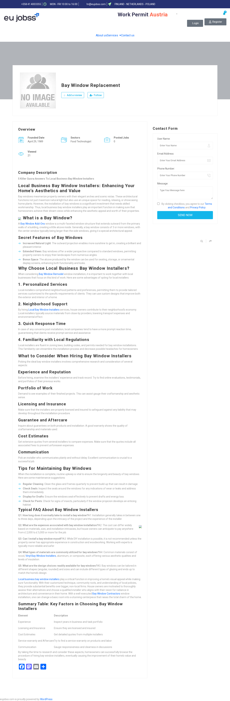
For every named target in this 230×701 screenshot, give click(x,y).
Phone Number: (166, 168)
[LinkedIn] (198, 4)
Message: (162, 183)
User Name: (163, 138)
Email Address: (165, 153)
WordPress (46, 699)
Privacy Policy (198, 207)
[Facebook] (184, 4)
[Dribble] (205, 4)
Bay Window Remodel (51, 274)
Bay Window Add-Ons (32, 223)
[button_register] (215, 21)
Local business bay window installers (38, 579)
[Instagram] (212, 4)
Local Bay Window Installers (43, 309)
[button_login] (195, 23)
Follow (97, 95)
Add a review (74, 95)
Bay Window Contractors (106, 593)
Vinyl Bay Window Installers (41, 555)
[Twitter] (191, 4)
